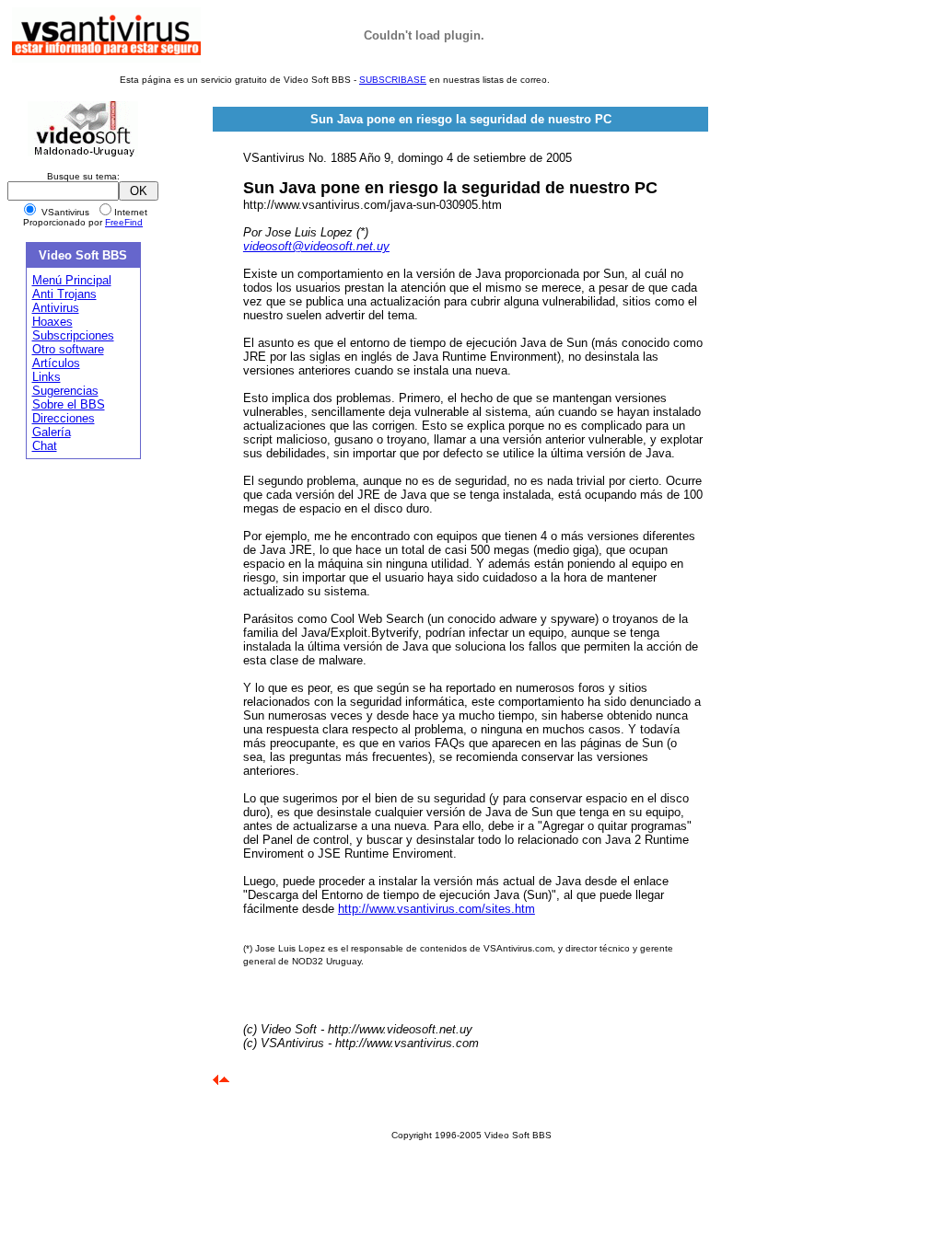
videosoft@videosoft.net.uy (316, 246)
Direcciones (63, 418)
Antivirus (55, 308)
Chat (44, 446)
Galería (51, 432)
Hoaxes (52, 322)
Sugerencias (65, 391)
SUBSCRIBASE (392, 80)
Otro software (68, 349)
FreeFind (124, 222)
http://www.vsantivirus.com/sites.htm (436, 909)
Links (46, 377)
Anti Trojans (64, 294)
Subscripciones (73, 335)
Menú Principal (71, 280)
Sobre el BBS (68, 404)
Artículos (56, 363)
